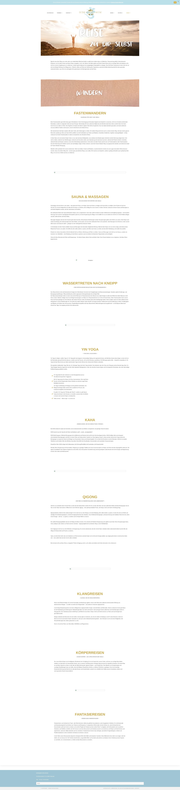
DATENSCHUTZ (106, 788)
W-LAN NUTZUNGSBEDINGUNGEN (126, 788)
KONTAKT (137, 788)
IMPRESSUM (114, 788)
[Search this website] (90, 783)
